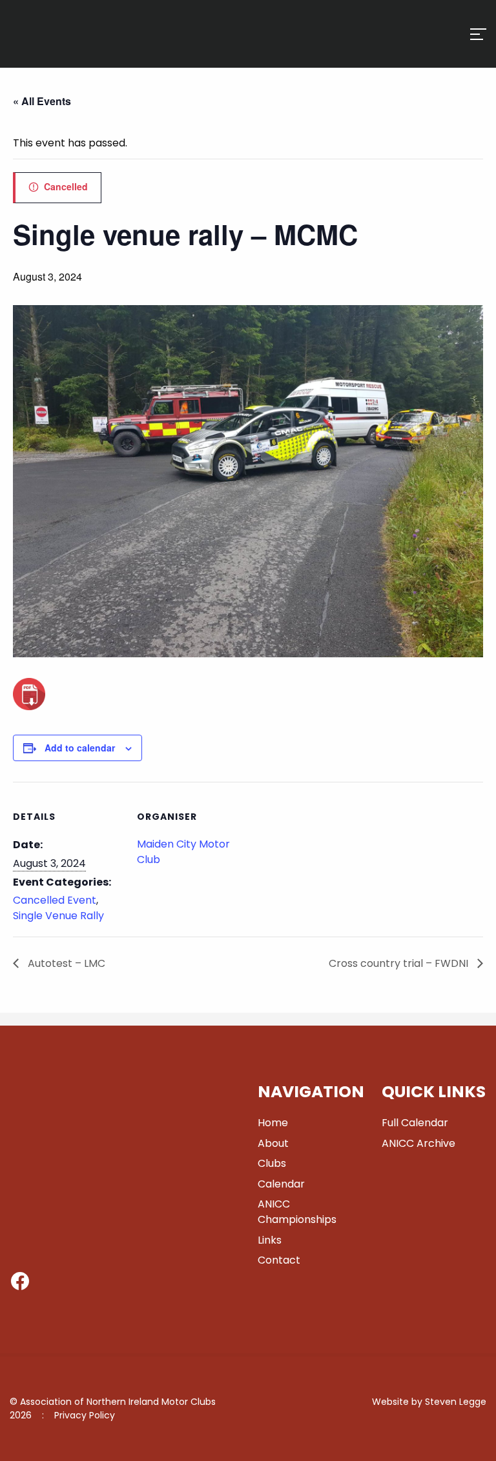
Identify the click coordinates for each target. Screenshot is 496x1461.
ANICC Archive (418, 1143)
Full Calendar (415, 1122)
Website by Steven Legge (429, 1401)
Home (273, 1122)
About (273, 1143)
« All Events (42, 101)
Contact (279, 1260)
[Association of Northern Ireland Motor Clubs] (67, 53)
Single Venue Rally (58, 915)
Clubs (272, 1163)
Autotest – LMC (65, 963)
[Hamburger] (478, 34)
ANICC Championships (297, 1212)
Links (270, 1240)
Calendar (281, 1184)
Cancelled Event (54, 900)
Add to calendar (80, 747)
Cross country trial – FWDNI (400, 963)
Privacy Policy (84, 1415)
